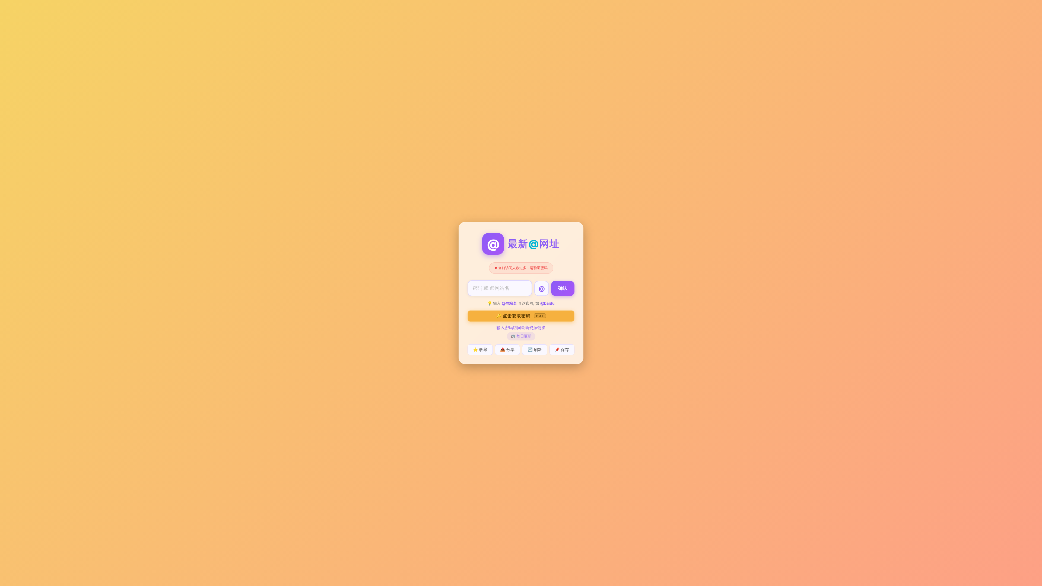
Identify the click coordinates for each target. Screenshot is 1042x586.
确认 (562, 288)
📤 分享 (507, 349)
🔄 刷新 (535, 349)
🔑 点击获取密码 (520, 316)
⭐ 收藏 (480, 349)
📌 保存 (562, 349)
